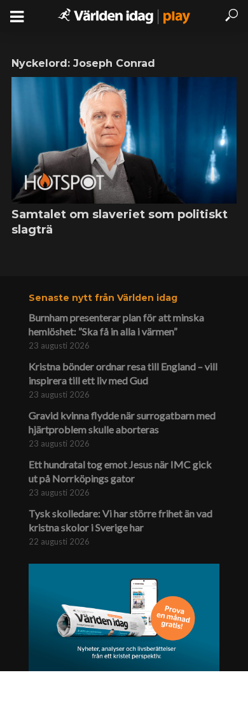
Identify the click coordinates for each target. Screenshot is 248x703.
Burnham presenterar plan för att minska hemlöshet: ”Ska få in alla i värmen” (116, 324)
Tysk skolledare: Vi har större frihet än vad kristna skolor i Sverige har (120, 520)
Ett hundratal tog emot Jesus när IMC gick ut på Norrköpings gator (120, 471)
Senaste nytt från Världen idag (103, 297)
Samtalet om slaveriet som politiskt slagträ (119, 222)
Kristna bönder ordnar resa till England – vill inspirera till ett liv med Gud (123, 373)
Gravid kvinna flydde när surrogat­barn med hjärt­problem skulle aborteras (122, 422)
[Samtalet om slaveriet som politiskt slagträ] (124, 140)
